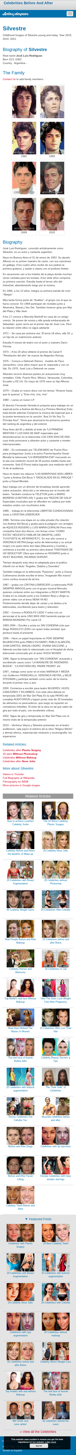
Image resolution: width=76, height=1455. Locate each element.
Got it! (39, 1445)
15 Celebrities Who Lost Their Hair (55, 1030)
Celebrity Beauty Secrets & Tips (55, 1059)
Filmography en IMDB (15, 781)
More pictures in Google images (21, 785)
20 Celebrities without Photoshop (55, 882)
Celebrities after (22, 750)
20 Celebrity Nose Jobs (55, 850)
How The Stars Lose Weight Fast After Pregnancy (56, 1000)
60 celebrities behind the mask (56, 1423)
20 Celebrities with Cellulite (55, 1302)
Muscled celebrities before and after (56, 1118)
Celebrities (20, 757)
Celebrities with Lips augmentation (20, 1334)
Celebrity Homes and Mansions (20, 971)
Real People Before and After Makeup (20, 941)
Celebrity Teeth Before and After (20, 1207)
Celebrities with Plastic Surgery (20, 1245)
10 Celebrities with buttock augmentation (20, 1089)
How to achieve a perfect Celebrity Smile (20, 823)
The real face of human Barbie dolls (20, 1059)
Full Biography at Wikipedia (18, 777)
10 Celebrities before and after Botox (55, 941)
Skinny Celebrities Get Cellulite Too (20, 1118)
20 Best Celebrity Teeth (55, 1243)
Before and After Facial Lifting (20, 1178)
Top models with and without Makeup (20, 1393)
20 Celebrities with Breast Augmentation (20, 882)
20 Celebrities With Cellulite (55, 909)
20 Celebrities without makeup (55, 1334)
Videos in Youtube (13, 774)
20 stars (20, 753)
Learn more (50, 1442)
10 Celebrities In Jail (56, 969)
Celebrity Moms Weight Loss (55, 1361)
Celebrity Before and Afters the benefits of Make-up (20, 852)
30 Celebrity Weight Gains (20, 909)
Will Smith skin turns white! (20, 1423)
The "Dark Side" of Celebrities (56, 1089)
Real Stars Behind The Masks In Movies (20, 1030)
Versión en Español (12, 1450)
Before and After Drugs (20, 1146)
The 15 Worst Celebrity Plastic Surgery (55, 823)
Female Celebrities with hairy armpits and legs (55, 1178)
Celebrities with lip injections (56, 1146)
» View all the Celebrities (38, 1432)
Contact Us (9, 79)
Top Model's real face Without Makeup (20, 1000)
